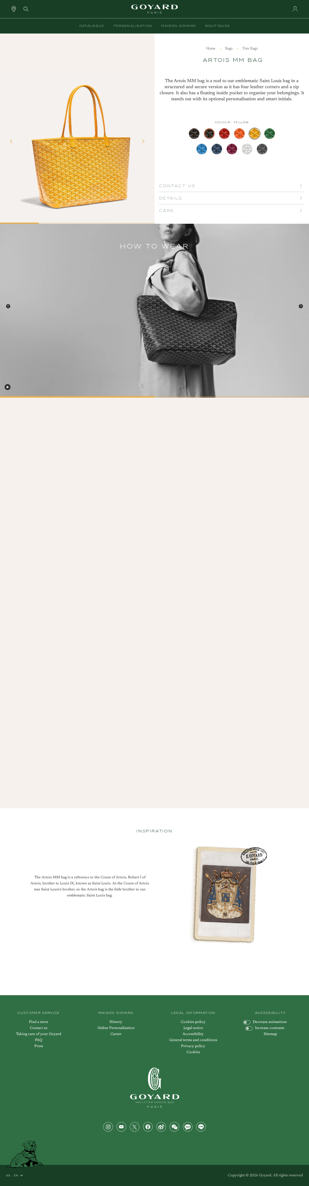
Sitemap (270, 1034)
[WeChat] (174, 1127)
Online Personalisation (116, 1028)
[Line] (201, 1127)
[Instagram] (108, 1127)
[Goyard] (154, 1088)
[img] (26, 8)
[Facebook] (148, 1127)
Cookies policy (193, 1022)
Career (116, 1034)
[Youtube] (121, 1127)
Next (301, 306)
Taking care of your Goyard (38, 1034)
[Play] (8, 387)
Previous (8, 306)
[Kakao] (188, 1127)
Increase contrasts (269, 1028)
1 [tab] (2, 398)
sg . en (12, 1175)
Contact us (38, 1028)
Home (211, 48)
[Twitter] (134, 1127)
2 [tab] (156, 398)
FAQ (38, 1040)
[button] (92, 26)
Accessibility (193, 1034)
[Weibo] (161, 1127)
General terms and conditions (193, 1040)
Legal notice (193, 1028)
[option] (194, 133)
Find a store (38, 1022)
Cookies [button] (193, 1052)
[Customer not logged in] (295, 9)
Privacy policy (193, 1046)
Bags (229, 48)
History (116, 1022)
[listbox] (231, 141)
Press (38, 1046)
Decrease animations (270, 1022)
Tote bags (250, 48)
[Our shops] (13, 9)
